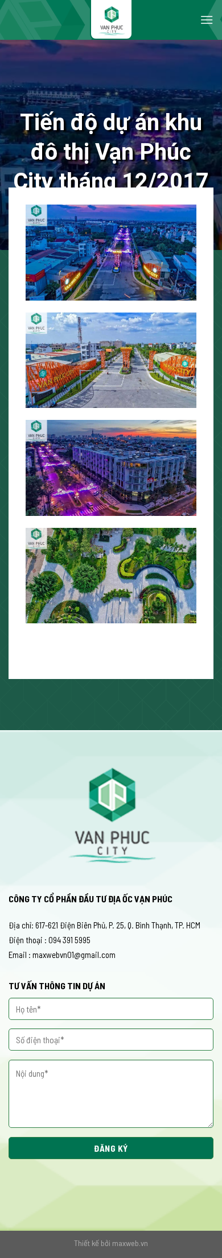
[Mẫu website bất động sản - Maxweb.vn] (111, 20)
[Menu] (206, 20)
